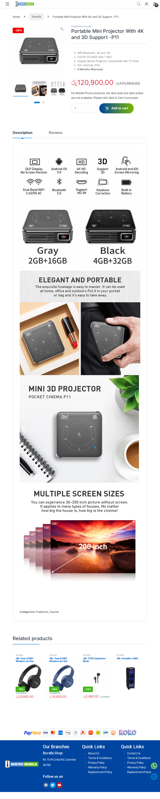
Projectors (76, 26)
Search (138, 4)
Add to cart (119, 108)
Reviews (55, 133)
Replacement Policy (100, 772)
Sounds (36, 16)
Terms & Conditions (100, 758)
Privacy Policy (96, 762)
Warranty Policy (97, 767)
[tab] (22, 134)
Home (16, 16)
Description (22, 133)
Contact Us (133, 753)
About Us (93, 753)
